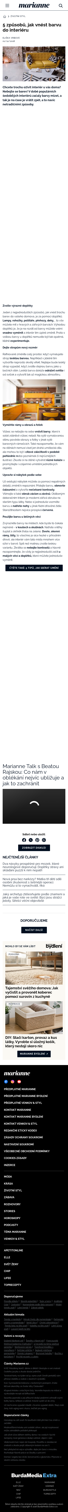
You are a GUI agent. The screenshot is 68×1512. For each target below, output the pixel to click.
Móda (8, 1176)
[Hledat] (60, 5)
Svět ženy (11, 1264)
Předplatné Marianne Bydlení (26, 1096)
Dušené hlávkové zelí (13, 1341)
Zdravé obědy (37, 1308)
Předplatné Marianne (20, 1089)
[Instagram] (13, 1082)
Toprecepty (12, 1284)
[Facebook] (6, 1082)
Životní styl (18, 16)
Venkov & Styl (14, 1238)
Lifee (7, 1278)
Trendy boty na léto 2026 (16, 1326)
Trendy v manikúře (12, 1319)
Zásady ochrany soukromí (23, 1137)
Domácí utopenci (25, 1353)
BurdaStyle (49, 1490)
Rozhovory (12, 1204)
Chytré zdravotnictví (48, 1322)
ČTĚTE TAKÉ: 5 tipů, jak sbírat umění (34, 568)
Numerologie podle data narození (38, 1304)
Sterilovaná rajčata (23, 1347)
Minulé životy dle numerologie (37, 1319)
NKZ (18, 1490)
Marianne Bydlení (32, 1054)
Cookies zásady (15, 1158)
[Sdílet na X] (31, 840)
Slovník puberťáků (29, 1301)
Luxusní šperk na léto (20, 1329)
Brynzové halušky (44, 1353)
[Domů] (34, 5)
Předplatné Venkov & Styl (23, 1102)
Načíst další (34, 930)
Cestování (15, 1304)
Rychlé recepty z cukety (27, 1357)
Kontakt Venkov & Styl (20, 1123)
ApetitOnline (13, 1250)
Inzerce (9, 1165)
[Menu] (7, 5)
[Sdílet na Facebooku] (24, 840)
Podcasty (11, 1225)
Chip (7, 1271)
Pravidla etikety (11, 1301)
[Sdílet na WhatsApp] (44, 840)
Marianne (50, 1482)
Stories (9, 1211)
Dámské (50, 1486)
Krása (8, 1183)
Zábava (9, 1197)
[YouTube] (19, 1082)
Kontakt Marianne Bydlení (23, 1116)
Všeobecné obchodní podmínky (27, 1151)
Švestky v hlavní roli (35, 1341)
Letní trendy (22, 1308)
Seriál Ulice (31, 1322)
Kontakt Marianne (17, 1109)
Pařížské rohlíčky (24, 1350)
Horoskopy (12, 1218)
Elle (7, 1257)
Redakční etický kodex (20, 1130)
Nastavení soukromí (19, 1144)
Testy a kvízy (45, 1301)
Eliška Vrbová (11, 38)
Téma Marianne (15, 1231)
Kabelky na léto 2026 (39, 1326)
